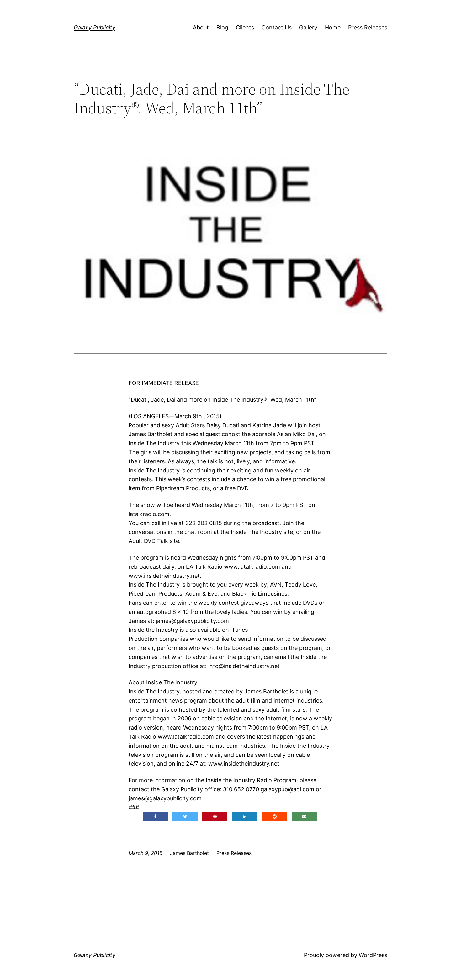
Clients (245, 27)
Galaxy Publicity (94, 27)
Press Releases (367, 27)
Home (333, 27)
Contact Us (277, 27)
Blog (222, 27)
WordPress (373, 955)
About (201, 27)
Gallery (308, 27)
